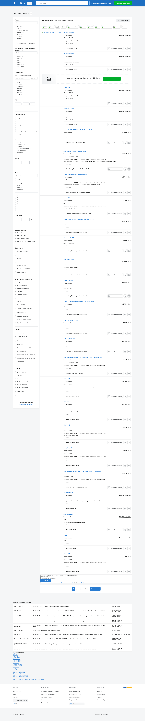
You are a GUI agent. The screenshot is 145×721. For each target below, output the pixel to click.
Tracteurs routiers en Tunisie (21, 679)
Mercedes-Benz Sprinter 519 (20, 644)
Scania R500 (17, 649)
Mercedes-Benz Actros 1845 (21, 638)
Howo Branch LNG (69, 338)
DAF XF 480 (17, 610)
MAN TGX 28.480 (69, 32)
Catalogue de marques (47, 702)
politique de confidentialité (66, 582)
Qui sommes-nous (18, 691)
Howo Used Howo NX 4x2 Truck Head (75, 174)
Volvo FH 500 (17, 616)
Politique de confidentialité (48, 694)
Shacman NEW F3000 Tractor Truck (75, 151)
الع (14, 703)
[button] (125, 48)
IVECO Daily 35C (18, 630)
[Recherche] (37, 3)
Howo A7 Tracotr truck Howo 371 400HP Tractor (79, 301)
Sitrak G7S (67, 379)
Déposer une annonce (112, 79)
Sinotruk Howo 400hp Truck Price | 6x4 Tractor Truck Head (82, 471)
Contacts (15, 697)
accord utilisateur (82, 582)
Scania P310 (67, 198)
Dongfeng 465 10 (69, 448)
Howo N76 (67, 87)
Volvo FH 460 (17, 621)
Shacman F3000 (69, 108)
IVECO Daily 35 (18, 606)
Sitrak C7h (67, 425)
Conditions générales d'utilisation (50, 691)
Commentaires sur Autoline (48, 700)
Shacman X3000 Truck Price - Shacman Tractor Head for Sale (83, 357)
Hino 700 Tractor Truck (71, 320)
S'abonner (45, 580)
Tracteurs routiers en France (36, 679)
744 (86, 589)
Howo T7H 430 (68, 280)
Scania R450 (17, 626)
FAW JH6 (66, 401)
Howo (65, 535)
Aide (14, 694)
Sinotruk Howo (68, 492)
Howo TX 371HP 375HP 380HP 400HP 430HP (78, 130)
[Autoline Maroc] (19, 3)
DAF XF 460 (17, 634)
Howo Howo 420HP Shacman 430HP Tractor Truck (79, 219)
